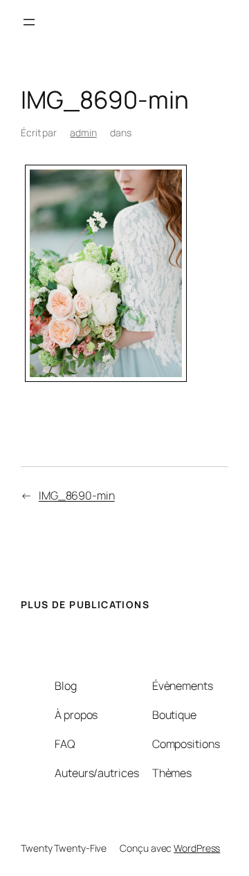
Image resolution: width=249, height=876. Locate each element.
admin (83, 132)
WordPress (197, 848)
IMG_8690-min (77, 495)
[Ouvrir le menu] (29, 22)
